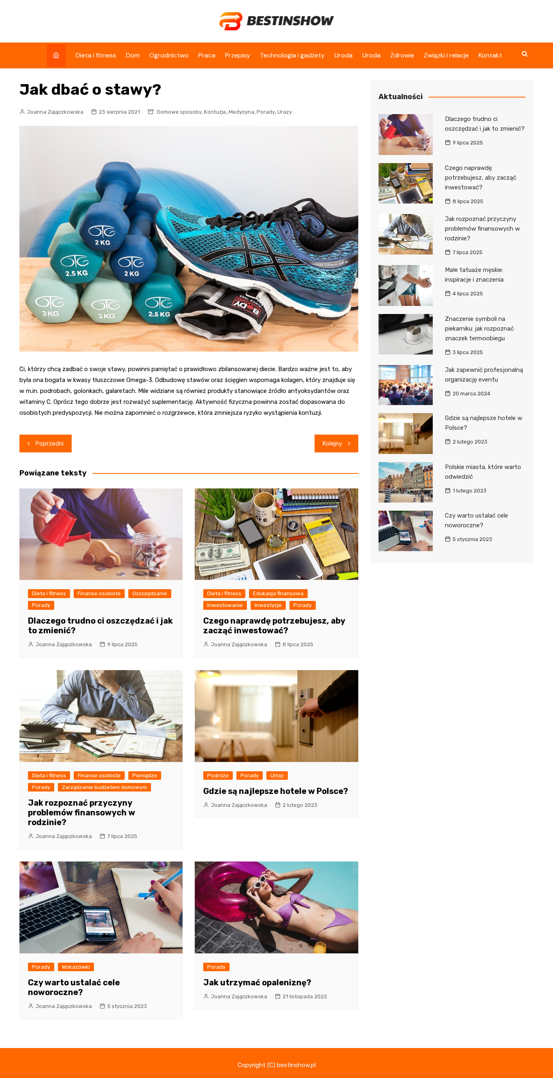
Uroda (343, 55)
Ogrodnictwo (169, 55)
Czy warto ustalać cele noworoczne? (74, 987)
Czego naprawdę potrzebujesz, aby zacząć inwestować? (274, 625)
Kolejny (332, 443)
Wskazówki (76, 967)
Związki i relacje (446, 55)
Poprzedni (50, 443)
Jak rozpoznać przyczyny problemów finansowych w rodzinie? (81, 812)
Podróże (218, 775)
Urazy (284, 112)
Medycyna (241, 112)
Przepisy (237, 55)
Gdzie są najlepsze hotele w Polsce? (275, 791)
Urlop (277, 775)
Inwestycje (268, 605)
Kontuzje (215, 112)
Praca (206, 55)
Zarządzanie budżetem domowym (104, 787)
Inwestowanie (225, 605)
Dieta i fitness (96, 55)
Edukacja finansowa (278, 593)
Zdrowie (402, 55)
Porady (266, 112)
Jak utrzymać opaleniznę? (257, 982)
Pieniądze (144, 775)
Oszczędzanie (149, 593)
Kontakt (490, 55)
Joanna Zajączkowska (55, 112)
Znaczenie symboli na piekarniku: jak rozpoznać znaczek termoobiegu (479, 328)
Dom (133, 55)
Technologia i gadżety (292, 55)
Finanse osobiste (99, 593)
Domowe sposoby (179, 112)
